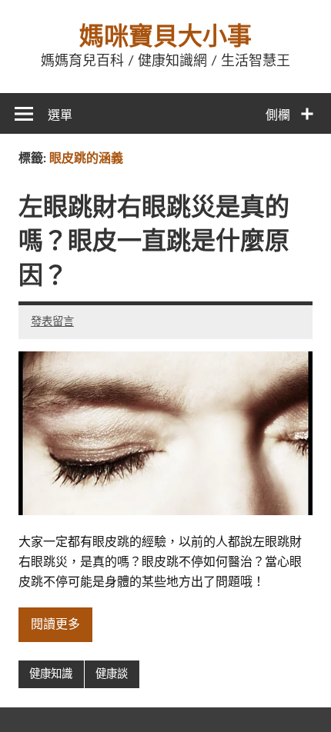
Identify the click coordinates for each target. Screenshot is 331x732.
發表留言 (52, 322)
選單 (60, 115)
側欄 (278, 115)
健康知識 (50, 674)
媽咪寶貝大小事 (165, 37)
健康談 (111, 674)
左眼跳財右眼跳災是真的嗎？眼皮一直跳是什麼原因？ (153, 242)
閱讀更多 (55, 624)
